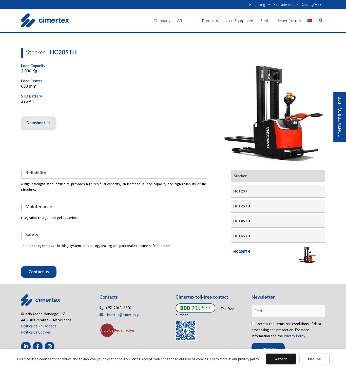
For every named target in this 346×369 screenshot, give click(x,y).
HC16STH (241, 235)
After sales (186, 20)
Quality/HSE (312, 4)
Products (210, 20)
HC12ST (240, 190)
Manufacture (289, 20)
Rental (266, 20)
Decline (314, 359)
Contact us (39, 272)
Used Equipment (239, 20)
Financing (257, 4)
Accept (281, 359)
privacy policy (248, 359)
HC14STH (241, 220)
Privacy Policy (294, 336)
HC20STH (241, 251)
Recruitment (283, 4)
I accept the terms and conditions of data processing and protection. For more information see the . (286, 329)
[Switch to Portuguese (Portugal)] (309, 20)
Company (161, 20)
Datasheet (35, 122)
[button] (321, 20)
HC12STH (241, 205)
